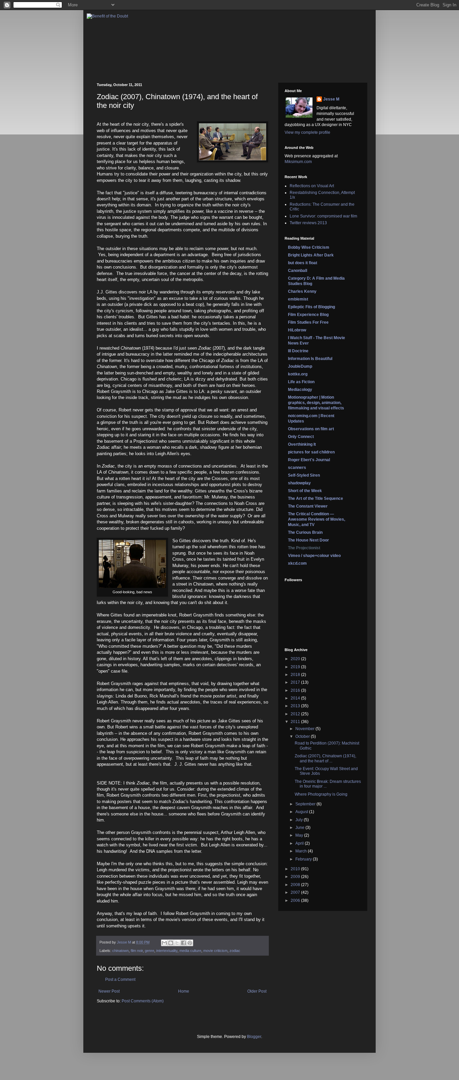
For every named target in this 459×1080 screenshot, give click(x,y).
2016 (296, 690)
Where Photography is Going (321, 794)
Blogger (254, 1036)
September (306, 804)
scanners (297, 467)
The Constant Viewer (308, 506)
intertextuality (166, 951)
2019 (296, 667)
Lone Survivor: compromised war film (323, 216)
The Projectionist (304, 548)
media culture (190, 951)
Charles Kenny (302, 291)
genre (149, 951)
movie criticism (215, 951)
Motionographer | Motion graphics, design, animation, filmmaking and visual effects (316, 402)
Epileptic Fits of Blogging (311, 307)
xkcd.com (297, 563)
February (304, 859)
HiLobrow (297, 330)
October (303, 736)
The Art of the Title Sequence (315, 498)
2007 (296, 892)
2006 (296, 900)
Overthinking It (302, 444)
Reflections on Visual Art (312, 186)
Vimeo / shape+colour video (314, 555)
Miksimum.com (298, 161)
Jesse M (331, 99)
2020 (296, 658)
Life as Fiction (301, 381)
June (300, 827)
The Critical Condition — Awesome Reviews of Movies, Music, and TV (316, 519)
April (300, 843)
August (302, 811)
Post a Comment (120, 979)
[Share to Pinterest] (189, 942)
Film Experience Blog (308, 314)
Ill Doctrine (298, 351)
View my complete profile (307, 132)
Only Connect (301, 436)
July (299, 819)
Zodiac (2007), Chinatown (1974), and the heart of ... (325, 758)
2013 (296, 706)
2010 (296, 869)
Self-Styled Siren (304, 475)
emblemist (298, 299)
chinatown (120, 951)
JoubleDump (300, 366)
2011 (296, 721)
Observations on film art (311, 429)
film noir (137, 951)
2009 (296, 876)
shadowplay (299, 483)
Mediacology (300, 389)
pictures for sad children (311, 452)
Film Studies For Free (308, 322)
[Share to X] (177, 942)
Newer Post (109, 991)
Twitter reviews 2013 (308, 223)
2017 (296, 682)
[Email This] (164, 942)
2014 (296, 698)
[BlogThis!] (170, 942)
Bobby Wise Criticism (308, 247)
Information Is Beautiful (310, 358)
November (305, 728)
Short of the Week (305, 490)
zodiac (235, 951)
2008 (296, 884)
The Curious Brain (305, 532)
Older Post (256, 991)
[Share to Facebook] (183, 942)
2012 (296, 714)
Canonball (297, 270)
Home (183, 991)
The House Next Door (308, 540)
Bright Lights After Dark (311, 255)
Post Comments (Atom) (143, 1001)
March (301, 851)
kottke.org (297, 374)
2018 (296, 674)
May (299, 835)
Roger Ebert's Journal (309, 459)
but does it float (302, 263)
